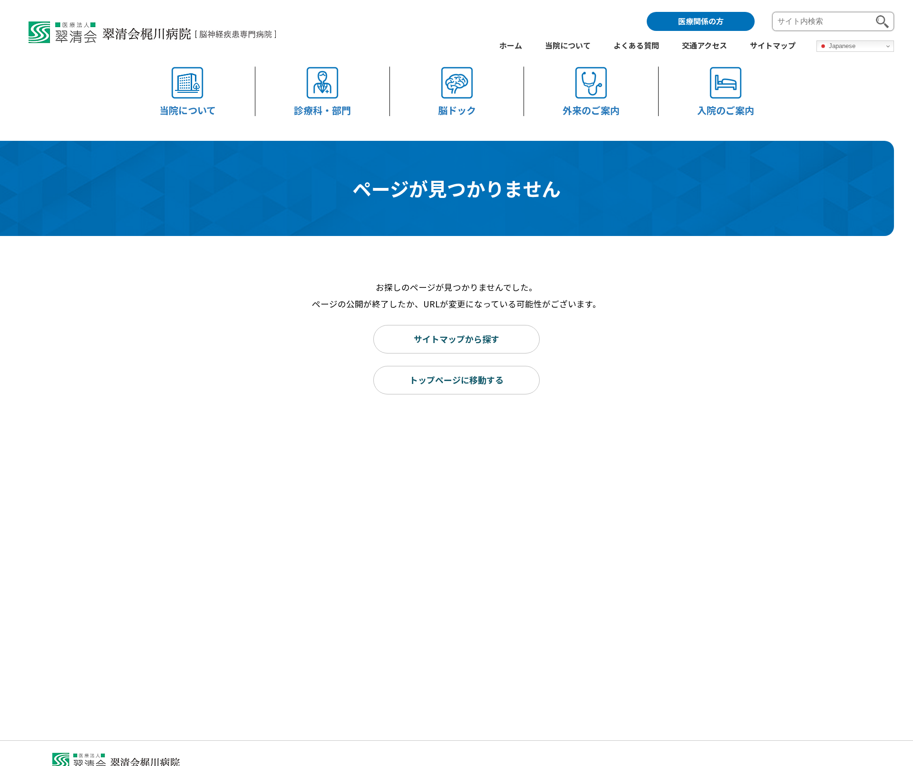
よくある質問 (636, 46)
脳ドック (457, 109)
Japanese (841, 45)
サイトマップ (773, 46)
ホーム (510, 46)
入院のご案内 (725, 109)
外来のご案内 (591, 109)
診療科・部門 (322, 109)
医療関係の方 (701, 21)
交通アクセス (704, 46)
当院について (187, 109)
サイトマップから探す (456, 339)
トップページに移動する (456, 379)
